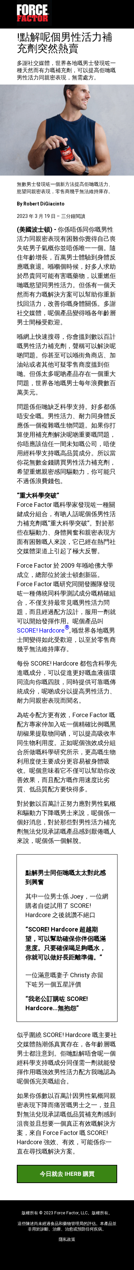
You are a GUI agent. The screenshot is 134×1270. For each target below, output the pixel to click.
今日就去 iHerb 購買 (67, 1174)
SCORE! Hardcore (43, 629)
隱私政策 (67, 1240)
